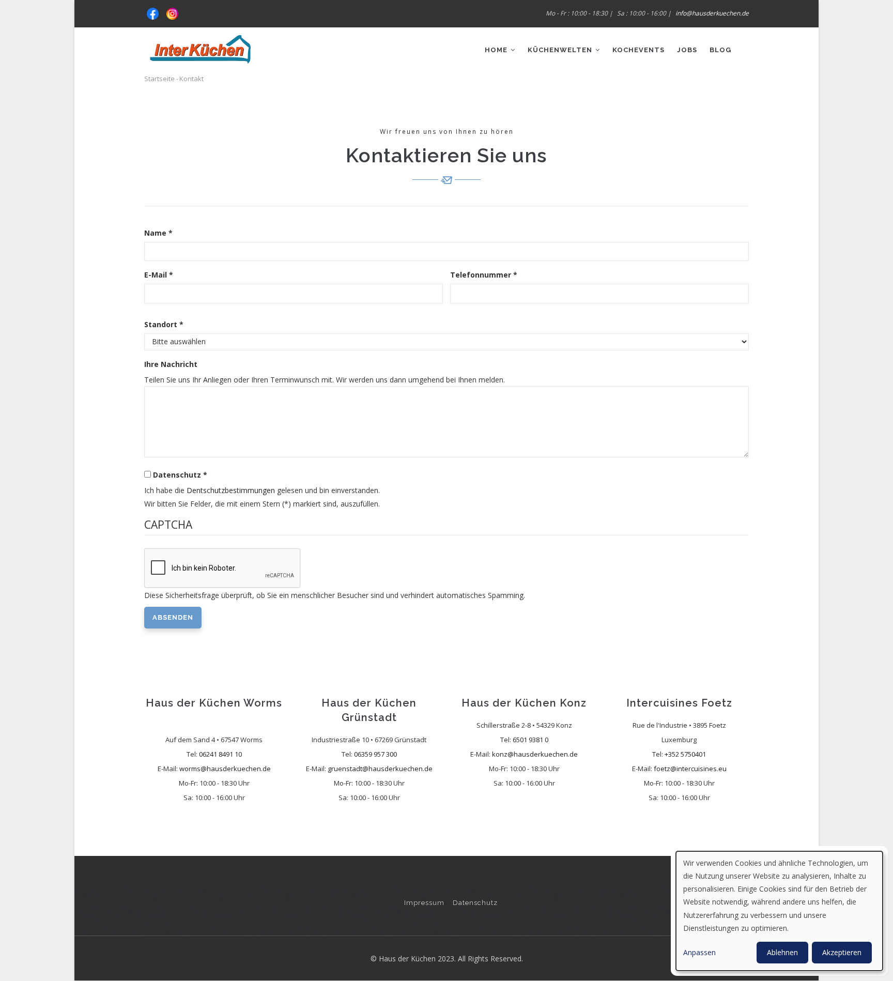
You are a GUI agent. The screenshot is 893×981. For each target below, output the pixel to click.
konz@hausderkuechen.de (535, 754)
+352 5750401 (685, 754)
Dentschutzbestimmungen (231, 490)
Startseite (159, 78)
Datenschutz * (180, 475)
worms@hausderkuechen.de (225, 768)
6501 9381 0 (530, 739)
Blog (720, 50)
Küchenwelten (561, 50)
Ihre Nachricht (170, 364)
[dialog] (779, 911)
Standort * (163, 324)
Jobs (687, 50)
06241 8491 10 (220, 754)
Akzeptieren (841, 952)
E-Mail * (158, 275)
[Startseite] (200, 45)
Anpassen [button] (699, 952)
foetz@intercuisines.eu (690, 768)
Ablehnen (782, 952)
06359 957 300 (375, 754)
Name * (158, 233)
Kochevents (638, 50)
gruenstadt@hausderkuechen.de (380, 768)
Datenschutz (475, 903)
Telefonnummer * (483, 275)
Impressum (424, 903)
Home (497, 50)
